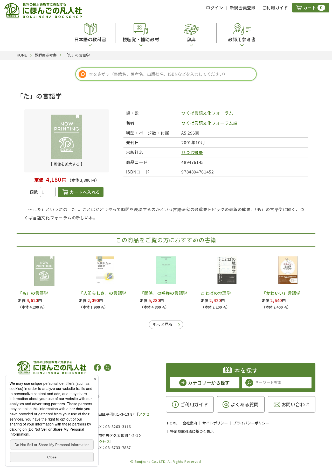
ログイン (214, 7)
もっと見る (162, 324)
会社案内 (190, 422)
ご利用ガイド (275, 7)
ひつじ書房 (192, 152)
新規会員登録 (243, 7)
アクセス (102, 441)
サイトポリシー (215, 422)
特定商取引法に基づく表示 (192, 431)
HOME (172, 422)
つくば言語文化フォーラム (207, 113)
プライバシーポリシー (251, 422)
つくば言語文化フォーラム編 (209, 123)
